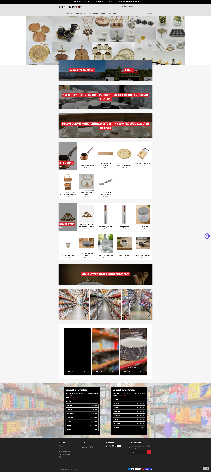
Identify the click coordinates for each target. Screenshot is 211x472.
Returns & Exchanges (65, 452)
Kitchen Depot (65, 469)
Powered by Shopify (74, 469)
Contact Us (94, 13)
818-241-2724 (85, 2)
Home (60, 13)
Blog (103, 13)
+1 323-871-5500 (121, 396)
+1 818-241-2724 (74, 398)
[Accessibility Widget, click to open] (207, 236)
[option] (105, 40)
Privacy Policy (63, 449)
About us (69, 13)
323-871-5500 (108, 2)
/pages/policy (90, 448)
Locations (112, 13)
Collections (80, 13)
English (124, 6)
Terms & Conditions (64, 454)
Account (150, 13)
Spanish (131, 6)
